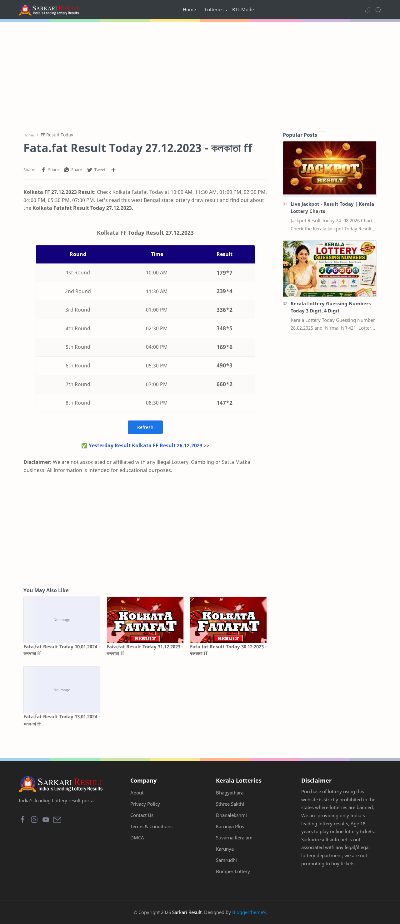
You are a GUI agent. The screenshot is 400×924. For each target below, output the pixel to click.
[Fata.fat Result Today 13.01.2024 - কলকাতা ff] (62, 690)
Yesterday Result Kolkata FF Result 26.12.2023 (145, 445)
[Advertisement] (200, 75)
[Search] (378, 9)
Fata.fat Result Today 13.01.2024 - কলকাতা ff (61, 720)
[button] (367, 9)
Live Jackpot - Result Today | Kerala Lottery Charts (332, 207)
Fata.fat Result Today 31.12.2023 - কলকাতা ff (145, 650)
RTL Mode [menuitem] (243, 9)
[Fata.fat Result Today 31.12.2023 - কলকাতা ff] (145, 620)
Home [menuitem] (189, 9)
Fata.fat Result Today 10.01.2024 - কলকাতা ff (61, 650)
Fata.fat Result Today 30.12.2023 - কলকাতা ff (228, 650)
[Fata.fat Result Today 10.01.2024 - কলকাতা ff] (62, 620)
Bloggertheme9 (249, 912)
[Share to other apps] (113, 170)
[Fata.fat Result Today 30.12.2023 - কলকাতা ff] (228, 620)
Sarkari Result (187, 912)
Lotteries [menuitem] (214, 9)
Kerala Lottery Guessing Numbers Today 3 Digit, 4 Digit (331, 307)
